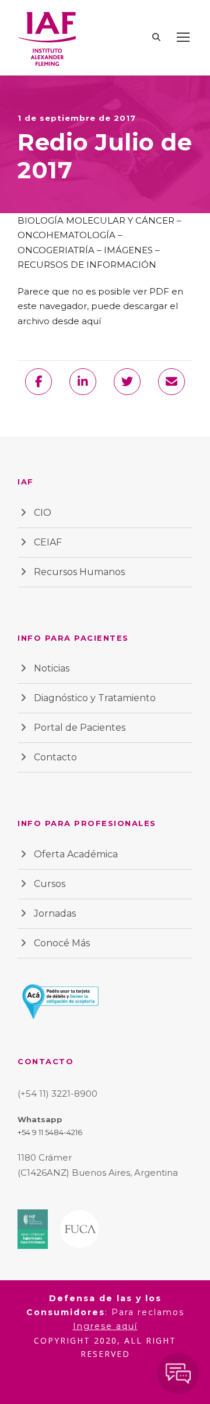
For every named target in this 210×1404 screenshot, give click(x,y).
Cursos (49, 883)
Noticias (51, 668)
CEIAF (48, 542)
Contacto (55, 757)
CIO (42, 512)
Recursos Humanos (79, 571)
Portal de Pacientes (79, 727)
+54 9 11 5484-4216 (50, 1132)
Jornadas (55, 913)
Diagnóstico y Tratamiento (95, 697)
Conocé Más (62, 943)
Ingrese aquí (105, 1326)
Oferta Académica (76, 854)
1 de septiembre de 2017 (77, 118)
